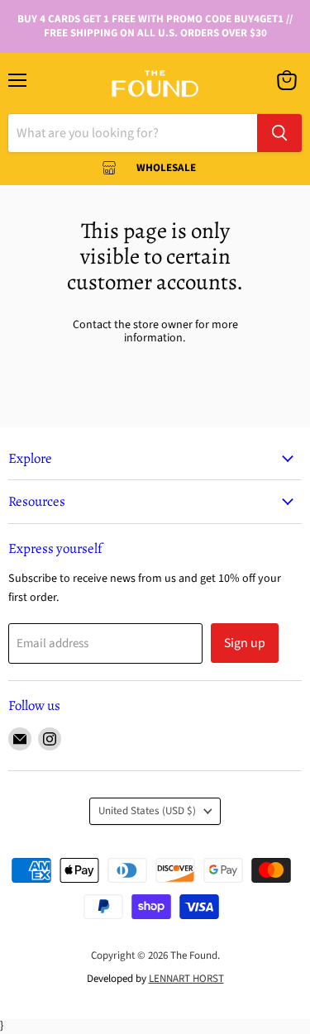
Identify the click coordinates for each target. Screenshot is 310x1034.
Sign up (244, 643)
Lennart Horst (186, 978)
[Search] (279, 133)
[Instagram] (49, 738)
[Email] (19, 738)
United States (147, 810)
